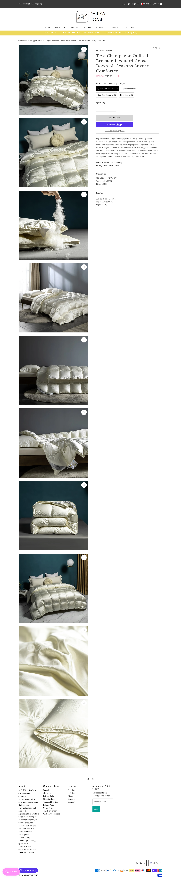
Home (20, 40)
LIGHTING (74, 27)
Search (46, 790)
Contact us (48, 808)
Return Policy (49, 805)
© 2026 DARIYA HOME (28, 875)
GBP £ (147, 4)
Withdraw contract (51, 814)
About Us (47, 793)
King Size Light (126, 95)
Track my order (50, 811)
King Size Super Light (107, 95)
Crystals (71, 799)
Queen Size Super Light (108, 88)
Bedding (71, 790)
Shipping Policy (49, 799)
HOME (47, 27)
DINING (87, 27)
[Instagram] (88, 779)
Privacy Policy (49, 796)
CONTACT (113, 27)
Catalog (71, 802)
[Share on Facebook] (153, 48)
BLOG (133, 27)
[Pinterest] (93, 779)
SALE (124, 27)
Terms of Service (50, 802)
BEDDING (59, 27)
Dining (70, 796)
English (135, 4)
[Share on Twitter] (156, 48)
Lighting (71, 793)
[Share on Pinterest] (159, 48)
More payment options (114, 131)
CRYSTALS (100, 27)
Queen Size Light (129, 88)
